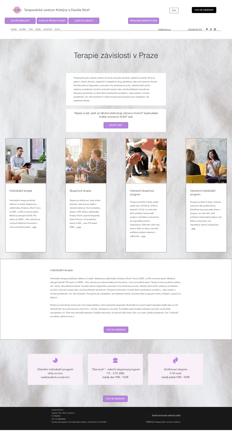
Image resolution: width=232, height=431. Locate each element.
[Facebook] (211, 29)
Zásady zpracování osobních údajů (166, 415)
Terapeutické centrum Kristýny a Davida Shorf (57, 10)
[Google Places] (207, 29)
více (34, 227)
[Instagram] (215, 29)
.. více (78, 227)
